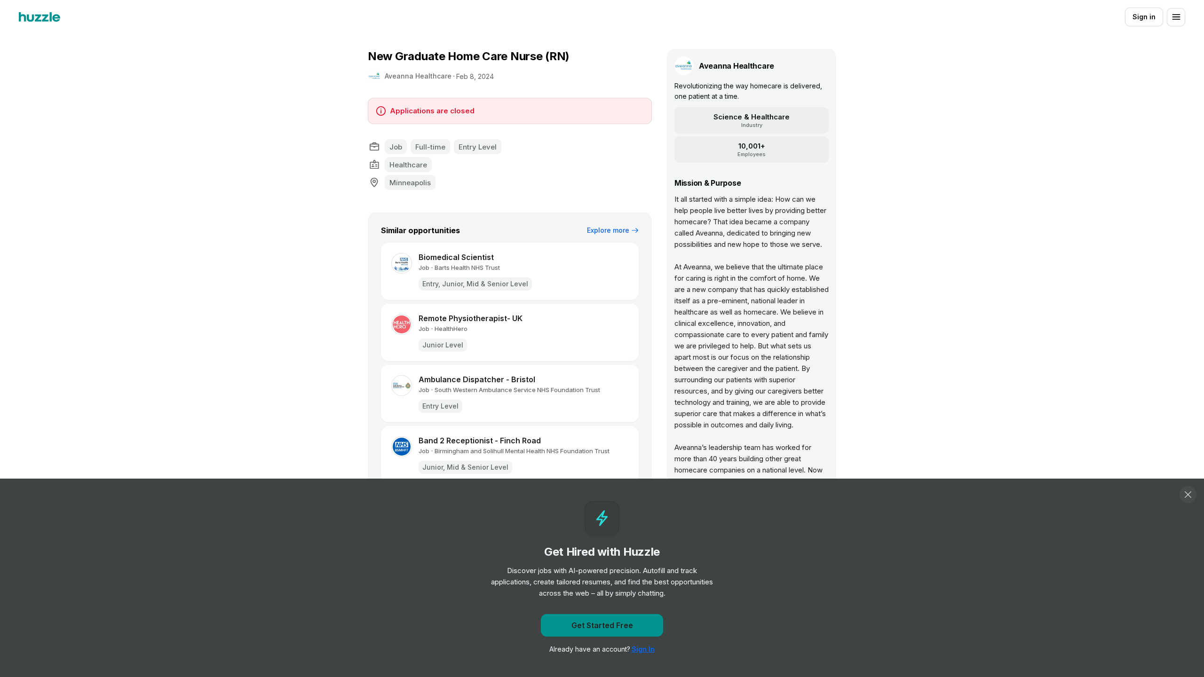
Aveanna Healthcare (418, 76)
